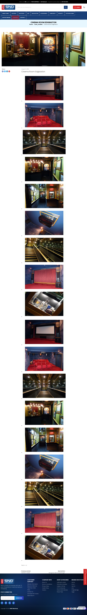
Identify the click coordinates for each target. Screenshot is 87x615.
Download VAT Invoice (32, 593)
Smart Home (5, 13)
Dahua (73, 582)
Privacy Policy (45, 586)
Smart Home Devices (62, 590)
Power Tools (60, 592)
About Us (44, 582)
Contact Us (30, 591)
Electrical (22, 13)
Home (31, 24)
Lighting (13, 13)
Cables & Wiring (61, 586)
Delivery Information (32, 584)
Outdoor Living (70, 13)
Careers (44, 590)
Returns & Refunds (32, 586)
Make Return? (30, 595)
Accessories (43, 13)
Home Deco (53, 13)
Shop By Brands (6, 17)
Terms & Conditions (47, 584)
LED (28, 13)
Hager (73, 592)
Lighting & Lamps (61, 582)
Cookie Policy (45, 588)
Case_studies (38, 24)
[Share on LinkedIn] (7, 71)
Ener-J (73, 584)
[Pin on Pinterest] (9, 71)
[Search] (66, 7)
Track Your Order (31, 588)
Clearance (15, 17)
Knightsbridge (75, 590)
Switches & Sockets (62, 584)
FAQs (28, 589)
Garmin (73, 586)
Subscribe (19, 598)
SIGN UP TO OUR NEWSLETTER (85, 577)
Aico (73, 588)
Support (22, 17)
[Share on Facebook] (3, 71)
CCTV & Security (61, 588)
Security (60, 13)
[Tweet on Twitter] (5, 71)
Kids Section (35, 13)
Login (78, 7)
